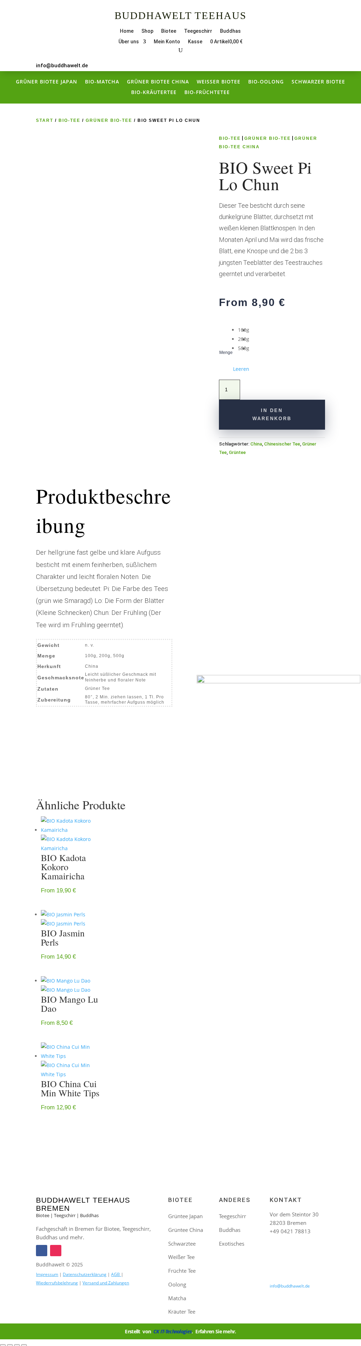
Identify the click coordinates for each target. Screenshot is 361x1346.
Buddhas (230, 31)
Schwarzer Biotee (318, 82)
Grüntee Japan (185, 1216)
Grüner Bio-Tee (109, 120)
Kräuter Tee (181, 1311)
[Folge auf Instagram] (319, 31)
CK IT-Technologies (172, 1331)
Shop (147, 31)
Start (44, 120)
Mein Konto (167, 41)
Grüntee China (185, 1229)
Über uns (128, 41)
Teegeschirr (198, 31)
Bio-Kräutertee (154, 92)
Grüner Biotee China (158, 82)
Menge (226, 352)
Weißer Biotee (218, 82)
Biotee (168, 31)
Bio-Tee (69, 120)
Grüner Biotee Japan (46, 82)
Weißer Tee (181, 1256)
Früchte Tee (182, 1270)
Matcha (177, 1298)
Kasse (195, 41)
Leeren (241, 369)
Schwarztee (182, 1243)
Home (127, 31)
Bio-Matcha (102, 82)
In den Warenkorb (272, 414)
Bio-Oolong (266, 82)
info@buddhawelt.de (62, 65)
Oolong (177, 1284)
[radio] (243, 330)
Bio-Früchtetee (207, 92)
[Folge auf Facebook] (305, 31)
